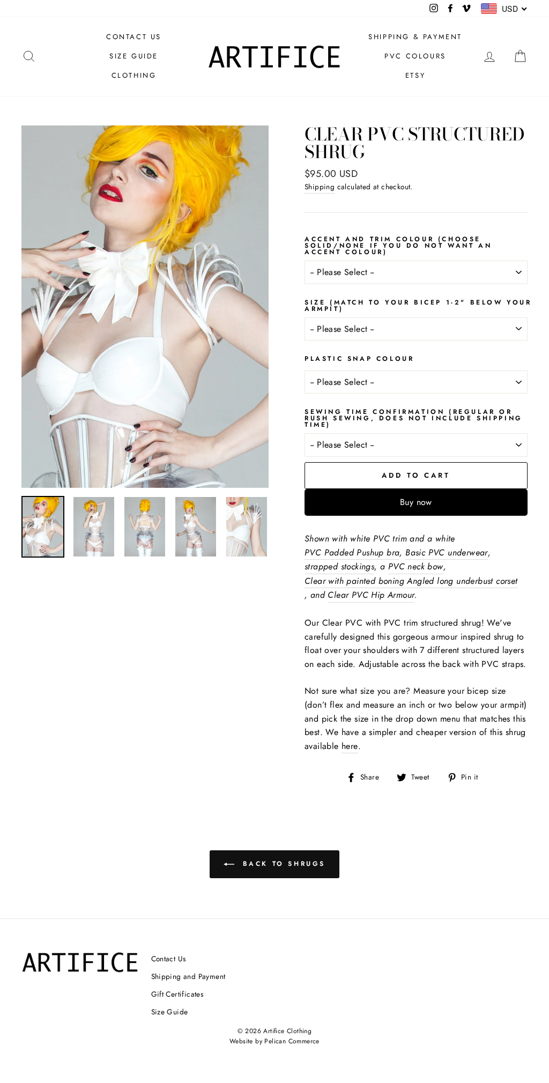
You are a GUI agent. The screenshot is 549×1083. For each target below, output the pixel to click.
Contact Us (168, 958)
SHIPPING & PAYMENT (415, 37)
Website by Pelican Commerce (274, 1041)
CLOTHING (134, 75)
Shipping (320, 186)
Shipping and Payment (188, 976)
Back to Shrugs (282, 864)
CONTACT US (133, 37)
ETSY (415, 75)
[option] (145, 306)
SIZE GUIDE (133, 56)
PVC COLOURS (415, 56)
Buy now (416, 502)
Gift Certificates (177, 994)
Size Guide (169, 1011)
